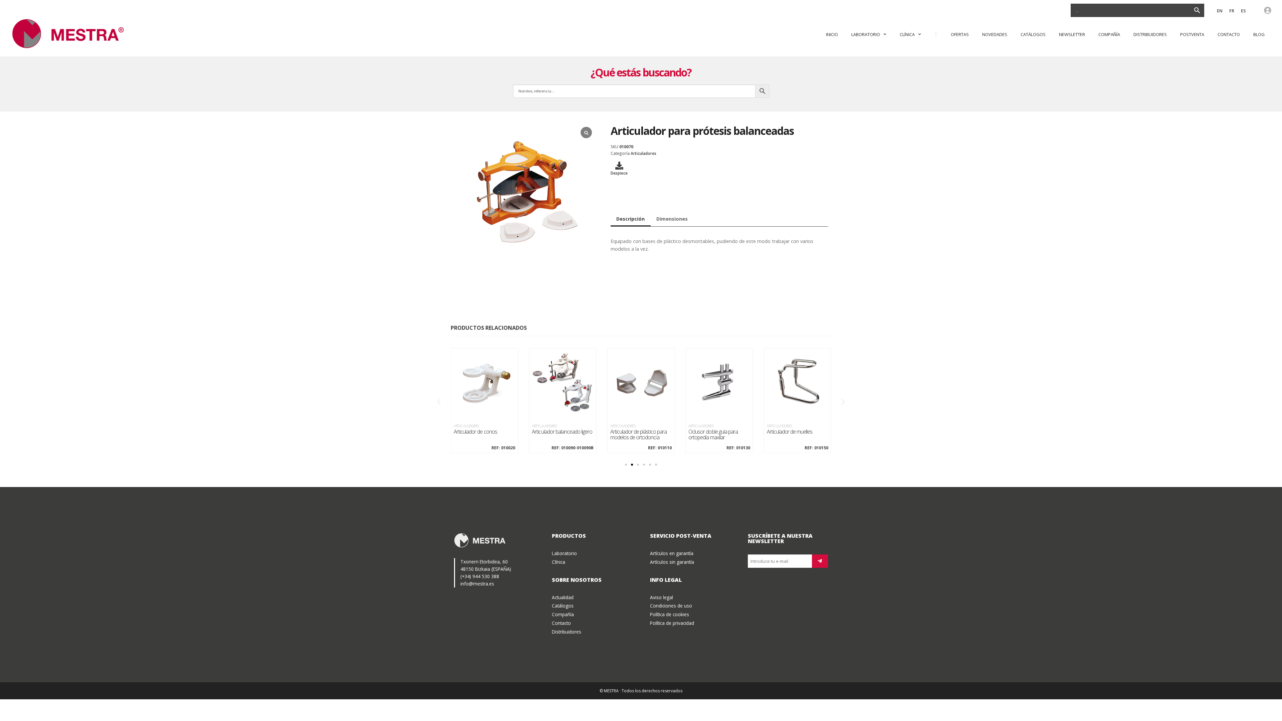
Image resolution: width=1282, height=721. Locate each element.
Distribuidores (1150, 34)
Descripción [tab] (630, 219)
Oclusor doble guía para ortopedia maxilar (713, 435)
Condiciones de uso (671, 606)
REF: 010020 (503, 448)
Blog (1259, 34)
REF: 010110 (660, 448)
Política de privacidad (672, 623)
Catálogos (1033, 34)
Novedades (994, 34)
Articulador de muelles (790, 432)
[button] (439, 402)
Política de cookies (669, 614)
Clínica (907, 34)
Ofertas (960, 34)
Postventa (1192, 34)
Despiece (619, 173)
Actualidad (563, 597)
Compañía (1109, 34)
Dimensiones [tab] (672, 219)
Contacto (1229, 34)
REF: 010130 (738, 448)
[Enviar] (820, 561)
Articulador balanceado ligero (562, 432)
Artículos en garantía (671, 553)
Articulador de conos (475, 432)
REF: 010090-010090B (572, 448)
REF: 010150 (816, 448)
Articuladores (643, 153)
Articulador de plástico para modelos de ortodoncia (638, 435)
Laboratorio (865, 34)
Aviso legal (661, 597)
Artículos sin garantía (672, 562)
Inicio (832, 34)
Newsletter (1072, 34)
